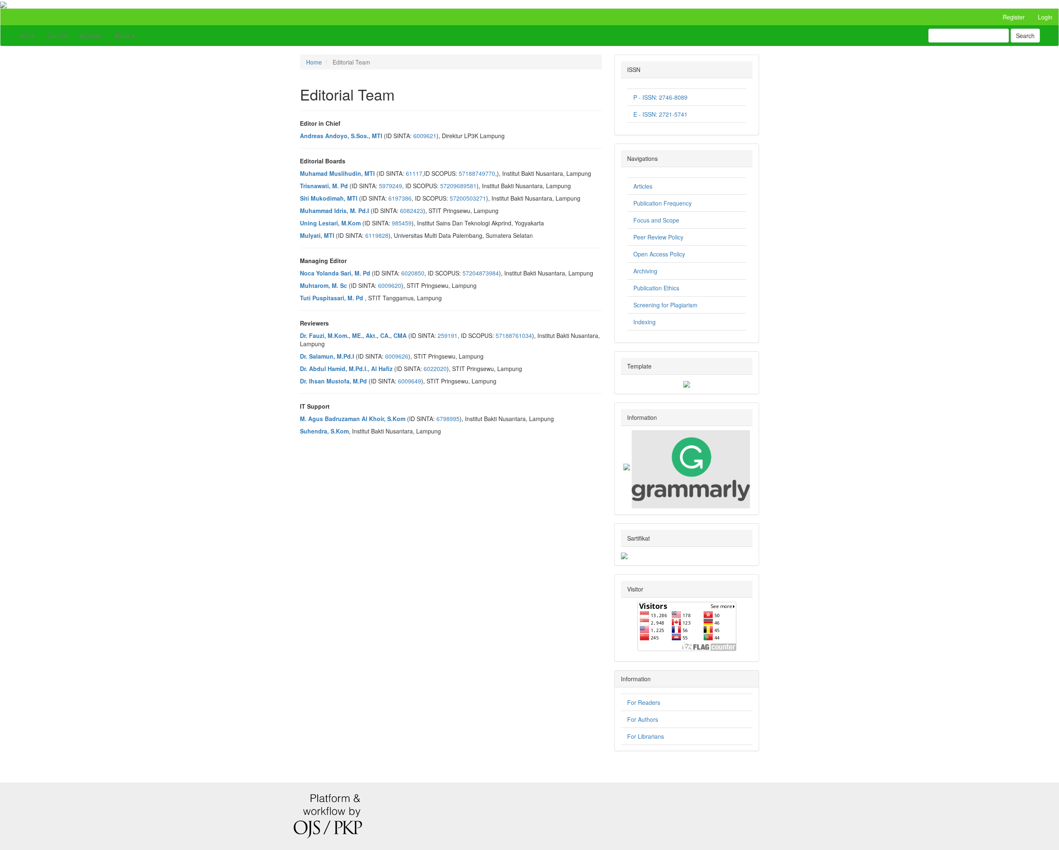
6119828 (376, 235)
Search (1025, 35)
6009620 (389, 285)
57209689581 (458, 186)
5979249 (390, 186)
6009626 (396, 356)
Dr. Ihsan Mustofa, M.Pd (333, 381)
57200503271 (468, 198)
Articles (642, 186)
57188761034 (514, 335)
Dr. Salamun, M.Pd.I (327, 356)
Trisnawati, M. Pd (324, 186)
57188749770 (477, 173)
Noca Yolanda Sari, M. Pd (335, 273)
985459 (402, 223)
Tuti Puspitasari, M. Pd (331, 298)
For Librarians (645, 736)
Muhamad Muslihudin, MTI (337, 173)
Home (27, 35)
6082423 (411, 210)
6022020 (435, 368)
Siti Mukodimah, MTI (328, 198)
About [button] (122, 35)
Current (57, 35)
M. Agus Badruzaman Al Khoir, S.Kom (352, 418)
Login (1045, 17)
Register (1014, 17)
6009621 (424, 136)
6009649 (409, 381)
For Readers (643, 702)
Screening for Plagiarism (665, 305)
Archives (90, 35)
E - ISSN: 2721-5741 (660, 114)
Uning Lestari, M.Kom (331, 223)
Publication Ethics (656, 288)
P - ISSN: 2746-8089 (660, 97)
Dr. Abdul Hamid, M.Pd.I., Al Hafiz (346, 368)
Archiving (645, 271)
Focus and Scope (656, 220)
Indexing (644, 322)
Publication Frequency (662, 203)
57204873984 (480, 273)
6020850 (412, 273)
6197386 (400, 198)
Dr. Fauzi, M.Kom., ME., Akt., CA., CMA (353, 335)
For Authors (642, 719)
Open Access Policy (659, 254)
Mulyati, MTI (318, 235)
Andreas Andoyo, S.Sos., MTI (341, 136)
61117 (414, 173)
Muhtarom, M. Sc (323, 285)
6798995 (448, 418)
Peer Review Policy (658, 237)
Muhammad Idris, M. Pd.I (334, 210)
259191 (448, 335)
